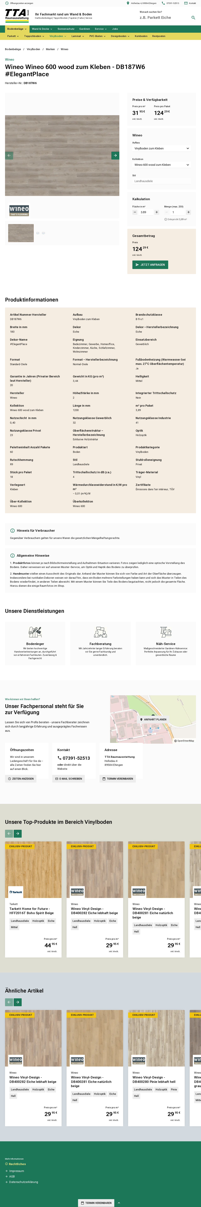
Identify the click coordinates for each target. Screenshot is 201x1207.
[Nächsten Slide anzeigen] (115, 155)
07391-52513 (76, 758)
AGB (12, 1176)
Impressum (16, 1171)
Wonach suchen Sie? (151, 12)
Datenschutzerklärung (23, 1182)
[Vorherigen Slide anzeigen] (9, 155)
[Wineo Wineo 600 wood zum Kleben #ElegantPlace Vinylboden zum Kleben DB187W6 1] (62, 155)
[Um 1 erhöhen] (188, 212)
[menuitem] (17, 29)
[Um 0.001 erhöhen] (156, 212)
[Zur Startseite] (17, 16)
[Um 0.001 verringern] (134, 212)
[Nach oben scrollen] (119, 1203)
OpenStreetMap (185, 741)
